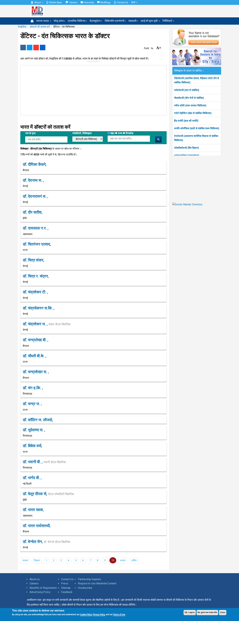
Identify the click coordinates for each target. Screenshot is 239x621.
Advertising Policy (40, 592)
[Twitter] (29, 47)
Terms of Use (119, 614)
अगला (123, 560)
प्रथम (25, 560)
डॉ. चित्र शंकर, (33, 260)
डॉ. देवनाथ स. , (33, 180)
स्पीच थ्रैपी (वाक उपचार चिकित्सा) (190, 105)
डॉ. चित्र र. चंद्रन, (36, 276)
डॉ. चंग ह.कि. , (33, 388)
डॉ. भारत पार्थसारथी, (36, 526)
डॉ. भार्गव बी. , (32, 478)
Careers (73, 2)
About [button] (37, 2)
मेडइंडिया (22, 26)
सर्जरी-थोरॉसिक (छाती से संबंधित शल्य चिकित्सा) (196, 128)
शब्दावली (132, 20)
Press (64, 583)
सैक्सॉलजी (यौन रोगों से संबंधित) (189, 97)
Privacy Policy (99, 614)
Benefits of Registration (43, 587)
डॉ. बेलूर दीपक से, (48, 494)
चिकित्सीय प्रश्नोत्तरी (114, 20)
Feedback (66, 592)
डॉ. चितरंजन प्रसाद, (37, 244)
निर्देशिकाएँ (167, 20)
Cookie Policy (86, 614)
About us (35, 579)
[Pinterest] (36, 47)
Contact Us (122, 2)
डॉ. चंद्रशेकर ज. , (46, 324)
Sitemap (66, 587)
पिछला (37, 560)
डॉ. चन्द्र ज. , (32, 404)
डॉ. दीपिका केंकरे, (34, 164)
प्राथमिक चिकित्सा (76, 20)
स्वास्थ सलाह (42, 20)
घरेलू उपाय (59, 20)
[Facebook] (23, 47)
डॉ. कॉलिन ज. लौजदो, (38, 420)
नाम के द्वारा (30, 133)
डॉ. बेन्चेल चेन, (46, 541)
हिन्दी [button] (133, 2)
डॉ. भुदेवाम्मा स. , (34, 430)
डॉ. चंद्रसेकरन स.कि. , (38, 308)
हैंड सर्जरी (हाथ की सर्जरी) (186, 120)
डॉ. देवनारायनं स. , (35, 196)
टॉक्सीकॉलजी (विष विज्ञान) (186, 147)
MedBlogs (105, 2)
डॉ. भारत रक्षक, (33, 509)
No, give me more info (207, 612)
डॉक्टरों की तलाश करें (40, 26)
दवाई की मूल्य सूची (149, 20)
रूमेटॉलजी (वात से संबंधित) (186, 90)
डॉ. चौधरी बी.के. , (34, 356)
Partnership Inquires (89, 579)
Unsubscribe (85, 587)
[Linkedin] (42, 47)
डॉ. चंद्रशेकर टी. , (35, 292)
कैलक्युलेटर (95, 20)
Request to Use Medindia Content (97, 583)
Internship (89, 2)
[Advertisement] (92, 89)
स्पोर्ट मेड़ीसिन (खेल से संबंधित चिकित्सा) (193, 113)
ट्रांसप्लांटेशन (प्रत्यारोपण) (186, 155)
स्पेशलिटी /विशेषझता (82, 133)
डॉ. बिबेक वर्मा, (32, 446)
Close (222, 612)
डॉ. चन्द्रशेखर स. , (36, 372)
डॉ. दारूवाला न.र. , (35, 228)
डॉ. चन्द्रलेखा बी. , (35, 340)
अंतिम (134, 560)
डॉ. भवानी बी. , (44, 462)
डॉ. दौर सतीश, (32, 212)
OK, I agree (190, 612)
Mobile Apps (55, 2)
